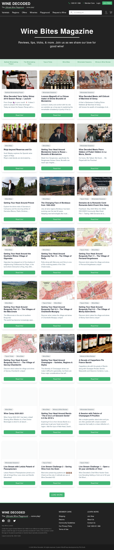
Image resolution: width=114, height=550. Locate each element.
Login (98, 3)
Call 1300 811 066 (93, 526)
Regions (15, 12)
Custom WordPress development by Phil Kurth (70, 547)
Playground (45, 12)
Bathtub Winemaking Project (11, 63)
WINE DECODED (16, 3)
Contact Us (91, 523)
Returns (61, 519)
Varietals (5, 12)
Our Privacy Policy (65, 526)
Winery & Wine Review (102, 62)
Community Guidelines (67, 523)
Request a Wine (59, 12)
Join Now (90, 516)
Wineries (33, 12)
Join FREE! (107, 3)
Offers (24, 12)
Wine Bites (66, 62)
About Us (90, 519)
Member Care (90, 3)
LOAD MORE (57, 494)
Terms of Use (63, 529)
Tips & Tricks (47, 62)
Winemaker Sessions (84, 62)
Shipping (62, 516)
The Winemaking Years (29, 63)
